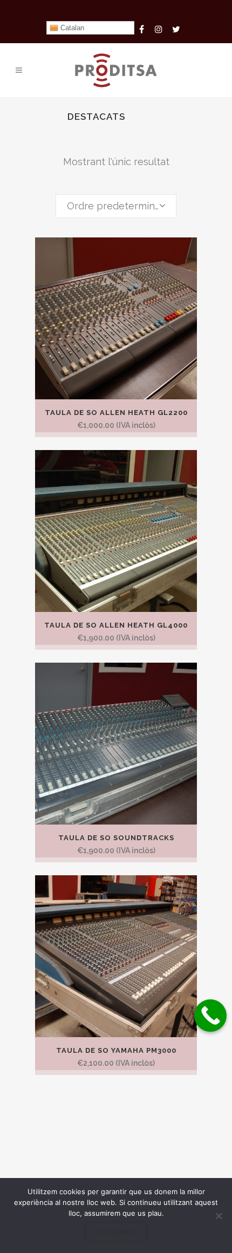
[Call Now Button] (210, 1015)
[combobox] (116, 206)
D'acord (116, 1232)
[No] (218, 1215)
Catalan (71, 28)
